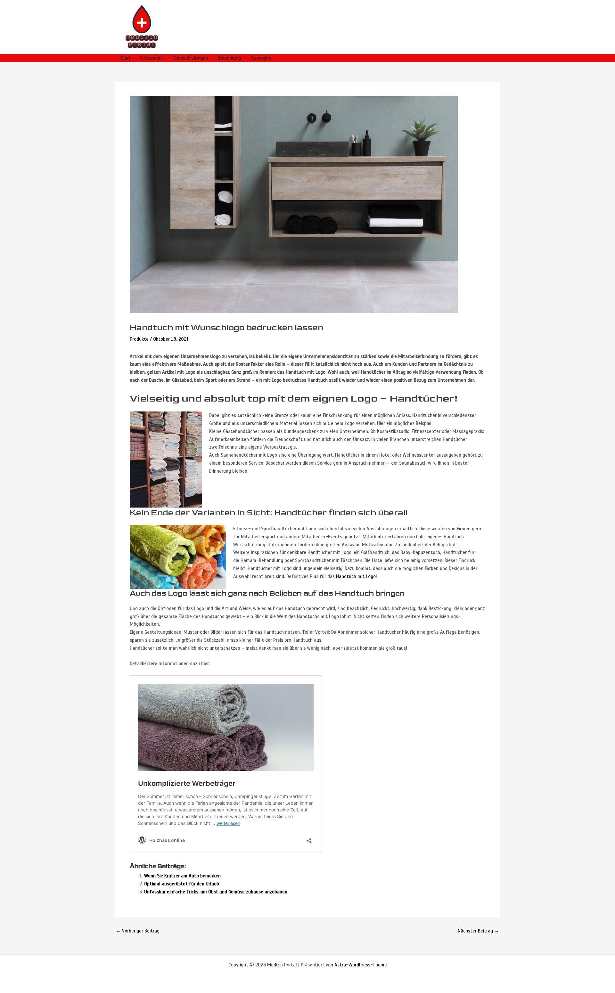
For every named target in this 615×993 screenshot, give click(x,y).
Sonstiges (260, 58)
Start (125, 58)
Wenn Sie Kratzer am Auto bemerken (182, 876)
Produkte (139, 339)
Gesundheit (152, 58)
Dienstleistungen (190, 58)
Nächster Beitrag (478, 931)
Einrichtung (229, 58)
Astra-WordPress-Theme (360, 965)
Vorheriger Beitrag (138, 931)
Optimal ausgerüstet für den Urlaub (181, 884)
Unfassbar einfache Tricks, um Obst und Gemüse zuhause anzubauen (215, 892)
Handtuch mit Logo (356, 576)
